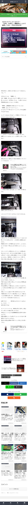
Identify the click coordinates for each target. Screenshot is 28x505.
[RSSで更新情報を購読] (14, 397)
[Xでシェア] (5, 400)
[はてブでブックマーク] (17, 404)
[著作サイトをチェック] (7, 394)
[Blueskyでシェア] (17, 400)
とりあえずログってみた (7, 375)
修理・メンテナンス (17, 375)
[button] (25, 56)
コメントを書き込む (14, 488)
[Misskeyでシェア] (23, 400)
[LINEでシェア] (23, 404)
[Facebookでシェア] (5, 404)
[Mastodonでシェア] (11, 400)
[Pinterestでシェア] (8, 407)
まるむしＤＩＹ (14, 1)
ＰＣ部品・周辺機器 (6, 377)
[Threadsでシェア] (11, 404)
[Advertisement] (14, 74)
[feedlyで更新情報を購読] (20, 394)
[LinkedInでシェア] (14, 407)
